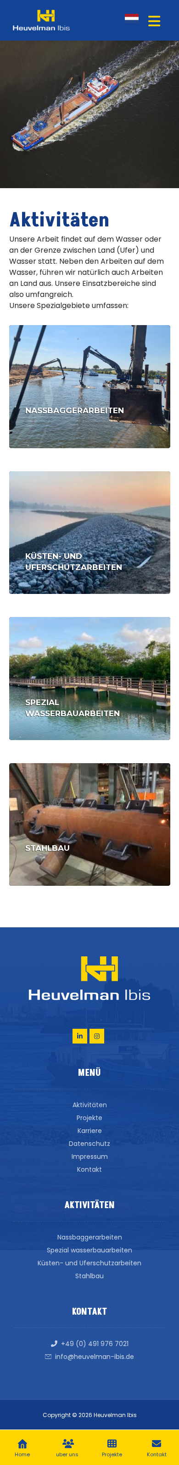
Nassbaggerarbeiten (89, 1237)
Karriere (90, 1130)
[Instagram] (97, 1036)
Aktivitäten (90, 1104)
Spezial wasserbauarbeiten (89, 1250)
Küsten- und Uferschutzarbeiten (89, 1263)
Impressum (90, 1156)
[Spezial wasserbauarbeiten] (89, 678)
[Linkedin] (80, 1036)
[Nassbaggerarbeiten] (89, 386)
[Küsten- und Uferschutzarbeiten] (89, 532)
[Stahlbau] (89, 824)
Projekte (89, 1117)
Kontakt (89, 1169)
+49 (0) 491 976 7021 (95, 1343)
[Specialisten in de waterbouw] (41, 20)
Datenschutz (89, 1143)
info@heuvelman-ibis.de (94, 1356)
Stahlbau (89, 1276)
